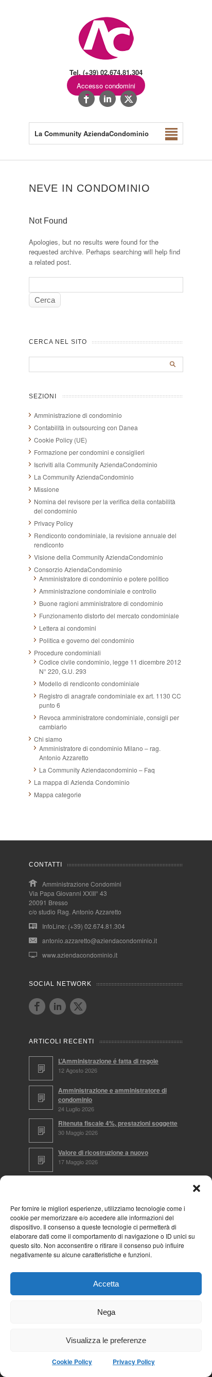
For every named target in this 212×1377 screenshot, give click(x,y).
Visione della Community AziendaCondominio (98, 557)
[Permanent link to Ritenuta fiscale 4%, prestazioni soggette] (41, 1130)
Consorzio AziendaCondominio (78, 569)
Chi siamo (48, 739)
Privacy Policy (134, 1361)
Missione (46, 489)
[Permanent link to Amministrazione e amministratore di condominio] (41, 1098)
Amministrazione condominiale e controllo (97, 590)
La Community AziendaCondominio (84, 476)
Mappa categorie (57, 794)
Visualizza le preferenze (106, 1340)
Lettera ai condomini (67, 627)
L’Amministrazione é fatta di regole (108, 1061)
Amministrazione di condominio (78, 415)
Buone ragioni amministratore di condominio (101, 603)
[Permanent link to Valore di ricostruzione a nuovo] (41, 1160)
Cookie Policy (72, 1361)
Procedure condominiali (67, 652)
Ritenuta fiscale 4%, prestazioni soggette (118, 1123)
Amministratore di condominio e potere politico (104, 578)
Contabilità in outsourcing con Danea (86, 427)
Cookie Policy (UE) (60, 439)
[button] (196, 1188)
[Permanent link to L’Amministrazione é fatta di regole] (41, 1068)
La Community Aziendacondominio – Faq (97, 769)
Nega (106, 1312)
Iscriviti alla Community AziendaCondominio (95, 464)
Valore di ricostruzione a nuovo (103, 1152)
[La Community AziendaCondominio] (106, 59)
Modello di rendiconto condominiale (89, 683)
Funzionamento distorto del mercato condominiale (109, 615)
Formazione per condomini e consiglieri (89, 452)
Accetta (106, 1283)
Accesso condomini (106, 85)
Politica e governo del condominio (86, 640)
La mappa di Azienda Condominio (82, 782)
